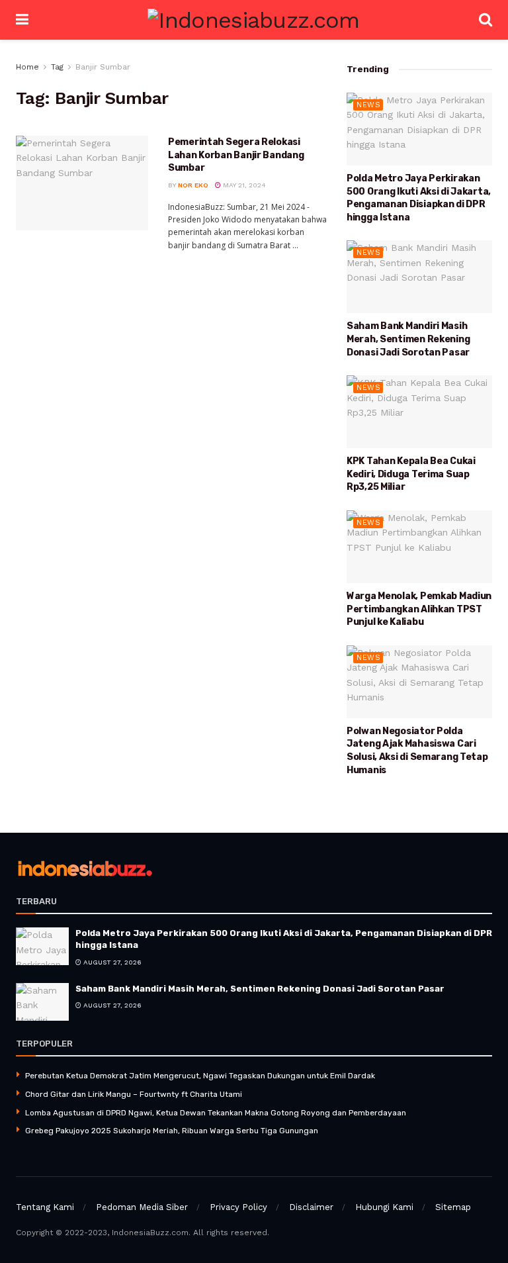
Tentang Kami (45, 1207)
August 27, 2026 (111, 962)
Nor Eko (193, 185)
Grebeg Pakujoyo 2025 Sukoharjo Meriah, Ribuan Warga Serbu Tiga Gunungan (171, 1130)
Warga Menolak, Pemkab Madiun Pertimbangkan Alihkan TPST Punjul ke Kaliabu (419, 609)
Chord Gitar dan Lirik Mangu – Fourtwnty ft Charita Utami (133, 1094)
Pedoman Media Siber (142, 1207)
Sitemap (453, 1207)
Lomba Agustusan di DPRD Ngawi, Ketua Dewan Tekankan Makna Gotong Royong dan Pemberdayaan (215, 1112)
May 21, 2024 (243, 185)
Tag (57, 66)
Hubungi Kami (384, 1207)
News (368, 105)
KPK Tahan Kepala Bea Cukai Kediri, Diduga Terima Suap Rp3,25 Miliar (411, 473)
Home (27, 66)
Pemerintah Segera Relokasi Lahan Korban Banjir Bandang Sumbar (236, 154)
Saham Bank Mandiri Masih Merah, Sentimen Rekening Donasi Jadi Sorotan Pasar (408, 338)
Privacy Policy (238, 1207)
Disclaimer (311, 1207)
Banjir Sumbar (102, 66)
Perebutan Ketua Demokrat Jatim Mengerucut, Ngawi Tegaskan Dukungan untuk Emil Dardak (200, 1075)
